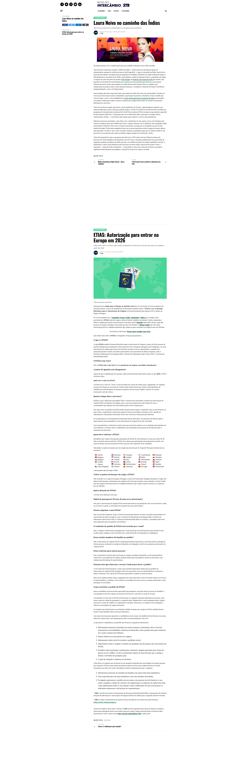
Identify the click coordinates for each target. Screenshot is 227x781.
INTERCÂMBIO (101, 11)
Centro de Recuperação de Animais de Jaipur (139, 98)
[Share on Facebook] (65, 25)
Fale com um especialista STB (129, 714)
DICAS (109, 11)
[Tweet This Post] (72, 25)
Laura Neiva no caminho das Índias (73, 19)
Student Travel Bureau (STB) (143, 79)
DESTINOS (116, 11)
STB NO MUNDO (125, 11)
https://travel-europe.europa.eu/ (105, 702)
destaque (107, 720)
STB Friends (125, 79)
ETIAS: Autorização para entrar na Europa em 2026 (73, 33)
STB (102, 33)
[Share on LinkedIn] (78, 25)
